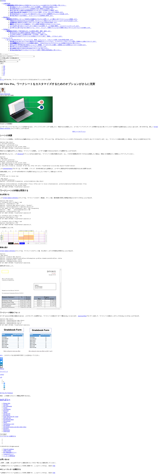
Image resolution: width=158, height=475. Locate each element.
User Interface (7, 409)
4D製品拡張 (6, 3)
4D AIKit (5, 404)
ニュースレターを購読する (8, 436)
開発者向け (6, 17)
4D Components (7, 406)
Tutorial (5, 412)
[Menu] (0, 78)
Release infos (6, 403)
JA (2, 63)
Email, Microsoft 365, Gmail (10, 416)
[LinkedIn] (79, 364)
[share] (3, 390)
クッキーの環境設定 (9, 456)
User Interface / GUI (8, 424)
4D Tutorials (6, 425)
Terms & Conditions (8, 449)
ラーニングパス (8, 38)
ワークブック (4, 371)
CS (4, 72)
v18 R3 (2, 374)
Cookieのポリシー (8, 454)
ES (4, 73)
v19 (1, 377)
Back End (5, 410)
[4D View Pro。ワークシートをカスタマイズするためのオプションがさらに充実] (26, 122)
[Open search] (0, 53)
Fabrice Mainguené (5, 94)
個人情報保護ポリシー (9, 452)
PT (4, 70)
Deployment (6, 431)
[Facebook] (79, 359)
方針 (54, 465)
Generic (5, 407)
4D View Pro (3, 393)
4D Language (6, 421)
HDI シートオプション (79, 131)
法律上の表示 (7, 450)
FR (4, 67)
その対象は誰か (4, 58)
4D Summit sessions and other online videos (14, 427)
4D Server (6, 428)
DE (4, 66)
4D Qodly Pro (7, 418)
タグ (1, 59)
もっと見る (3, 434)
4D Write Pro (6, 415)
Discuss (2, 368)
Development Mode (8, 419)
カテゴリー (3, 56)
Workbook (10, 393)
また (1, 355)
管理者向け (6, 29)
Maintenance (6, 430)
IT (4, 75)
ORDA (5, 422)
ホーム (2, 79)
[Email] (79, 366)
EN (4, 69)
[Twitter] (79, 361)
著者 (1, 61)
